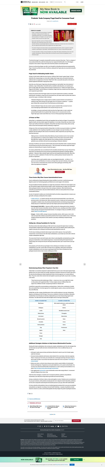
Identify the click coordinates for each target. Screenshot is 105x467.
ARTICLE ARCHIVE (42, 2)
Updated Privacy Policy (56, 452)
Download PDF (60, 171)
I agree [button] (72, 464)
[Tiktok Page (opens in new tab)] (56, 426)
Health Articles (40, 436)
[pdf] (31, 395)
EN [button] (77, 2)
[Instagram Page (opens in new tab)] (40, 426)
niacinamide (42, 370)
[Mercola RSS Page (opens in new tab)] (67, 426)
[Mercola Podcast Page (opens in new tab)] (65, 426)
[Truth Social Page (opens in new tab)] (49, 426)
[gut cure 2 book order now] (52, 14)
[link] (28, 24)
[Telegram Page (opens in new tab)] (44, 426)
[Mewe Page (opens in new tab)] (52, 426)
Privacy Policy (58, 464)
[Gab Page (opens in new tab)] (47, 426)
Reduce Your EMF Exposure (41, 211)
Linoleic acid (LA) (35, 198)
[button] (70, 24)
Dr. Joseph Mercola (54, 21)
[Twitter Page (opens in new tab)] (42, 426)
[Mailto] (30, 396)
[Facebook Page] (28, 396)
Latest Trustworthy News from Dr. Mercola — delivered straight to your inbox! (38, 421)
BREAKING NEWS (35, 2)
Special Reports (64, 436)
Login (51, 414)
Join (54, 414)
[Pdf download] (34, 23)
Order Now (76, 459)
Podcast (62, 435)
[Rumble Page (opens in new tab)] (63, 426)
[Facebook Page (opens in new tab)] (38, 426)
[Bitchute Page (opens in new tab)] (61, 426)
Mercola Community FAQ (51, 435)
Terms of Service (65, 464)
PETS (47, 2)
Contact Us (39, 435)
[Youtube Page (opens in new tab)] (58, 426)
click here (38, 447)
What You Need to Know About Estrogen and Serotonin (46, 368)
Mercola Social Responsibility (52, 436)
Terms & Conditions (48, 452)
